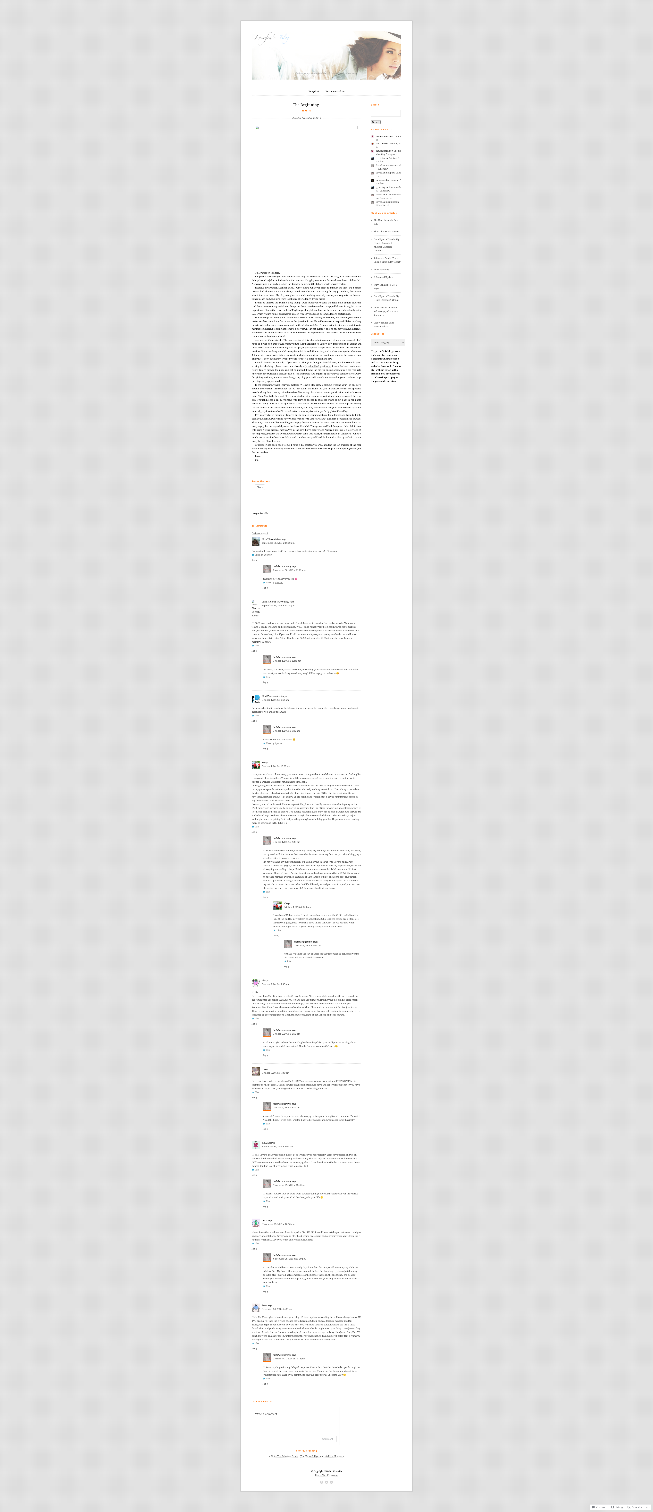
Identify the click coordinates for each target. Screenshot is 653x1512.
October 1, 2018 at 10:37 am (276, 766)
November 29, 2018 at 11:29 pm (289, 1258)
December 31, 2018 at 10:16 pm (289, 1358)
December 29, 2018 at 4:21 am (277, 1309)
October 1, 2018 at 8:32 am (286, 731)
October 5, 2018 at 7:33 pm (275, 1073)
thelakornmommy (282, 566)
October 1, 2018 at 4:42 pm (286, 842)
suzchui (266, 1143)
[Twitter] (326, 1482)
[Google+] (321, 1482)
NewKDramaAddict (272, 696)
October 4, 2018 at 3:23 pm (307, 945)
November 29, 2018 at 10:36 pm (278, 1224)
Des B (264, 1220)
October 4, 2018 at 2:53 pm (297, 907)
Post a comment (260, 533)
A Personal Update (383, 277)
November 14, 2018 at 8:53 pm (277, 1146)
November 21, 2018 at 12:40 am (289, 1185)
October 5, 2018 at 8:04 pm (286, 1107)
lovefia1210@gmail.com (318, 366)
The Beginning (382, 269)
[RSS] (331, 1482)
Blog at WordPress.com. (326, 1475)
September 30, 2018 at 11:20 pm (278, 543)
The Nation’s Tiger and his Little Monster (321, 1456)
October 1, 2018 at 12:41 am (287, 661)
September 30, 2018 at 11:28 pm (278, 605)
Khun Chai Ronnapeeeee (386, 231)
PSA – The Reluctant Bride (284, 1456)
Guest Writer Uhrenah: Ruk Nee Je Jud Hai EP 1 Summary (386, 311)
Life (266, 513)
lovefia (306, 110)
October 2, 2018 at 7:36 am (275, 984)
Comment (327, 1438)
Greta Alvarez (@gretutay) (275, 601)
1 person (268, 555)
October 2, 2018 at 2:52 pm (286, 1034)
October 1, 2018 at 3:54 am (275, 700)
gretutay (380, 158)
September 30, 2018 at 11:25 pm (289, 570)
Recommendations (335, 91)
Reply (254, 560)
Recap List (313, 91)
